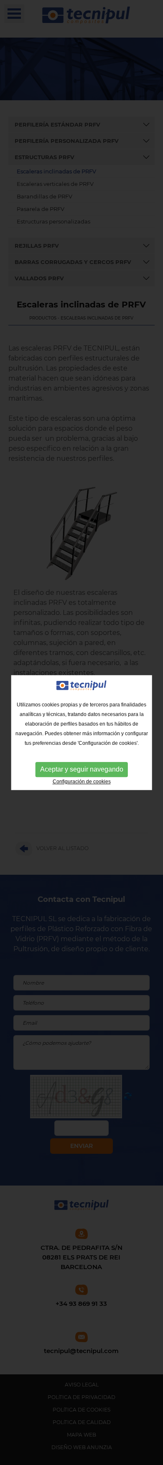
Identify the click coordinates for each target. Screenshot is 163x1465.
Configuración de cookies (82, 782)
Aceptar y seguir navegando (81, 769)
